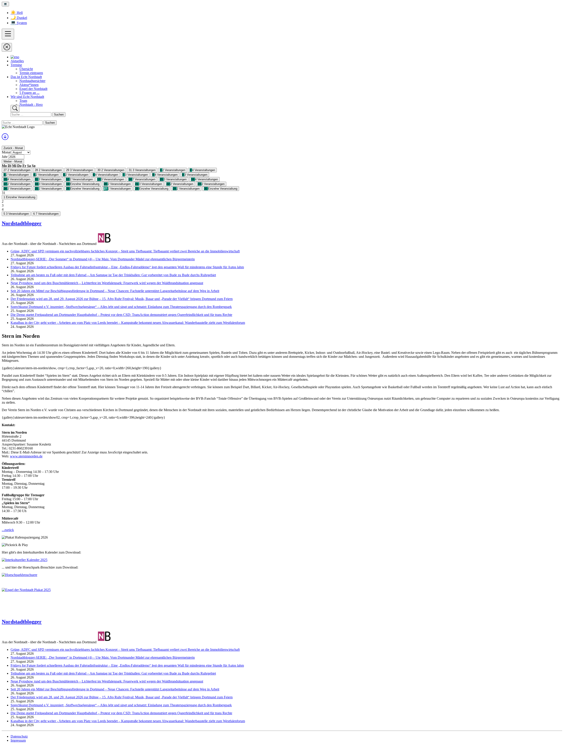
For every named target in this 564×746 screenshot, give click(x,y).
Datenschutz (19, 736)
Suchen (59, 114)
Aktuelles (17, 61)
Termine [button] (16, 65)
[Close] (7, 47)
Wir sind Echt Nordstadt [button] (27, 97)
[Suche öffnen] (15, 108)
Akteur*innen (29, 85)
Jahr (4, 157)
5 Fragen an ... (29, 93)
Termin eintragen (31, 73)
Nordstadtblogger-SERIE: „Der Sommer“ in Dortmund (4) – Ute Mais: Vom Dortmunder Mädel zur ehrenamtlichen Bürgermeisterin (103, 259)
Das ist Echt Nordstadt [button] (26, 77)
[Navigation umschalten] (8, 34)
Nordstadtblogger (22, 223)
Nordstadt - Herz (31, 104)
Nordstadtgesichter (32, 81)
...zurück (8, 530)
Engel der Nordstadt (33, 89)
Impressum (18, 740)
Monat (6, 152)
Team (23, 101)
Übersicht (26, 69)
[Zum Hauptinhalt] (5, 138)
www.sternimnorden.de (26, 456)
